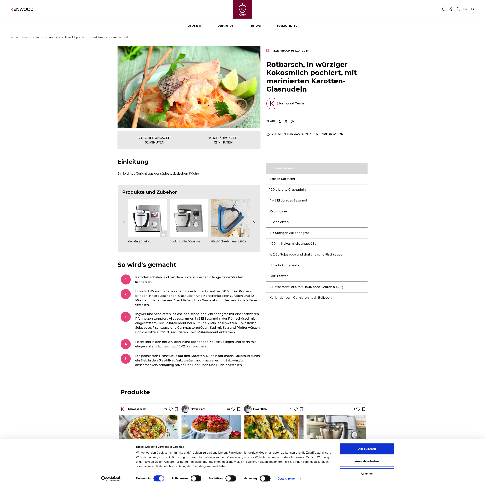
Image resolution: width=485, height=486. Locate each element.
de (465, 9)
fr (472, 9)
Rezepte (195, 26)
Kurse (256, 26)
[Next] (253, 223)
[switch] (196, 478)
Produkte (226, 26)
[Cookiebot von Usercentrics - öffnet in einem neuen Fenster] (111, 478)
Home (14, 37)
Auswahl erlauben (367, 461)
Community (287, 26)
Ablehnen (367, 473)
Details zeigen (287, 478)
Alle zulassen (367, 448)
